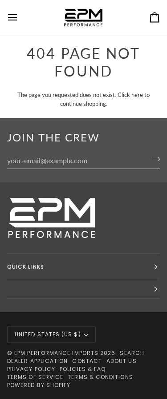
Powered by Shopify (38, 385)
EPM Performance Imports (56, 353)
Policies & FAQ (83, 369)
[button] (83, 289)
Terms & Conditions (100, 377)
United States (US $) (48, 334)
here (137, 94)
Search (132, 353)
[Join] (152, 159)
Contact (87, 361)
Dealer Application (37, 361)
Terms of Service (35, 377)
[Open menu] (20, 17)
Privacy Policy (31, 369)
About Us (121, 361)
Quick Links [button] (25, 266)
